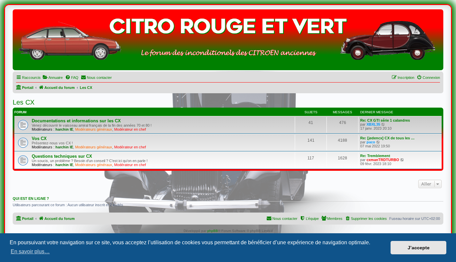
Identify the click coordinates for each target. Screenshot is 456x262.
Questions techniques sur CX (62, 156)
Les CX (23, 102)
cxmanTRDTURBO (383, 160)
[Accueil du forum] (228, 41)
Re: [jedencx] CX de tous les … (387, 138)
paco (371, 142)
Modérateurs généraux (93, 129)
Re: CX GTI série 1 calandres (385, 120)
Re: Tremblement (375, 156)
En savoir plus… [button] (30, 251)
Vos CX (39, 138)
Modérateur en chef (130, 129)
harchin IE (64, 129)
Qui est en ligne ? (31, 198)
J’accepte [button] (419, 247)
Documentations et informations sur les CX (76, 120)
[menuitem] (52, 78)
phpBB (212, 231)
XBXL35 (373, 124)
